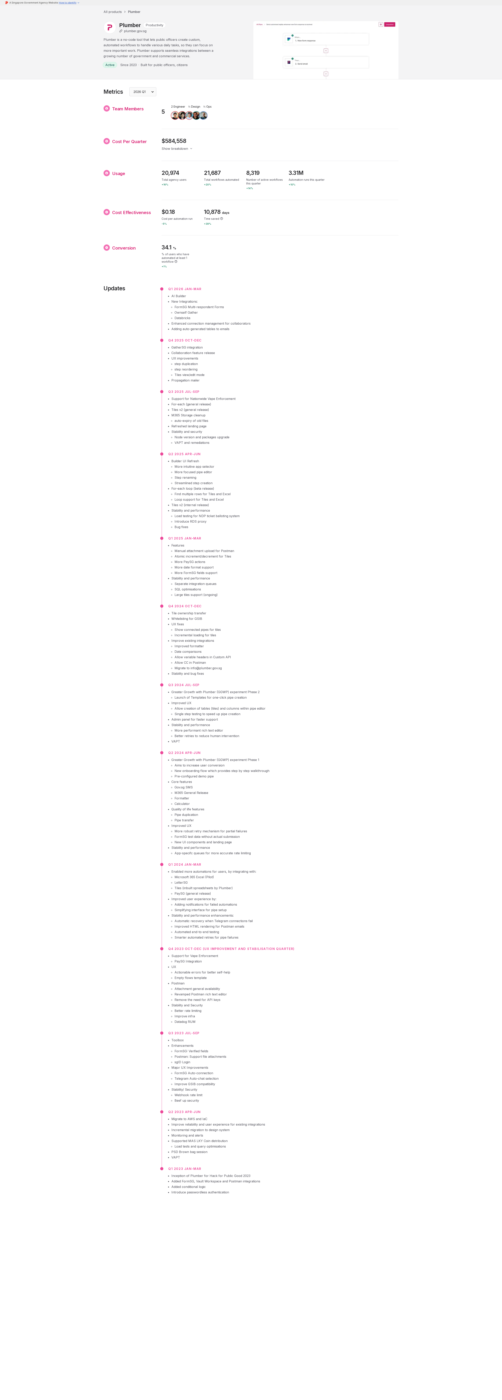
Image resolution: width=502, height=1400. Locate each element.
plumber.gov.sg (135, 31)
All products (113, 12)
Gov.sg (180, 787)
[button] (69, 3)
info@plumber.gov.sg (206, 668)
